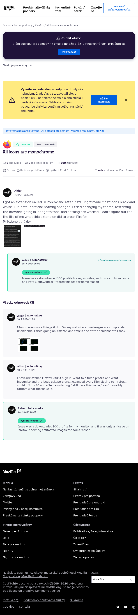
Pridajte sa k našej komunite (23, 509)
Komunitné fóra (62, 9)
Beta (6, 538)
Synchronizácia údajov (89, 551)
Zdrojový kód (12, 496)
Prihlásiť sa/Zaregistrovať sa (119, 8)
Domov (7, 25)
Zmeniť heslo (82, 544)
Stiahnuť (79, 489)
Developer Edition (15, 531)
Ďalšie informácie (104, 100)
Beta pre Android (14, 544)
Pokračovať (69, 52)
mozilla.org (11, 600)
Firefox (39, 25)
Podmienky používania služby (44, 600)
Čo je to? (79, 538)
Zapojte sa (96, 9)
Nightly (8, 551)
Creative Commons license (41, 590)
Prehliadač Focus (85, 515)
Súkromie (76, 600)
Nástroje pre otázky (15, 65)
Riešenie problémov (32, 170)
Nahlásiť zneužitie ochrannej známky (28, 489)
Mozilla (12, 472)
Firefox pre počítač (86, 496)
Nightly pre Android (16, 557)
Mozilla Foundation (34, 576)
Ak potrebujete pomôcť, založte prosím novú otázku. (72, 130)
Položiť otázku (79, 9)
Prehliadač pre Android (89, 502)
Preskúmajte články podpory (36, 9)
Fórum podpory (23, 25)
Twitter (8, 502)
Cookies (8, 606)
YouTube (125, 607)
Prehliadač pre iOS (86, 509)
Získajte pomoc (84, 557)
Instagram (133, 607)
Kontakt (24, 606)
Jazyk (94, 572)
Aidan (18, 190)
